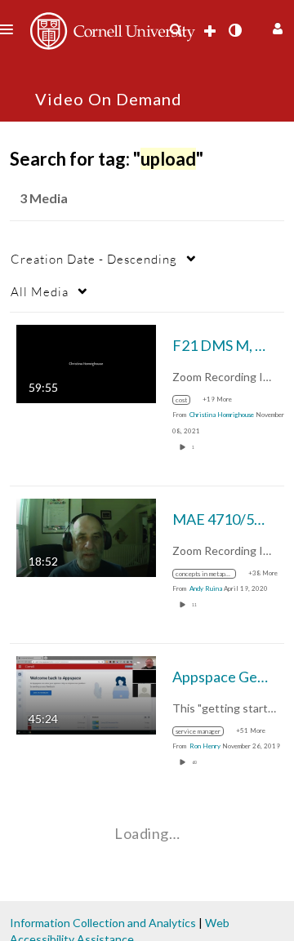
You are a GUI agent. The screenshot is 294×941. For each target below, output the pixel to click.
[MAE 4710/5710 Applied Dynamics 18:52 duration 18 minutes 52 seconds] (86, 537)
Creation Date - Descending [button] (94, 258)
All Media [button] (40, 291)
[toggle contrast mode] (234, 30)
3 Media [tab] (44, 198)
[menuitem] (175, 30)
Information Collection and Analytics (103, 923)
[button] (275, 26)
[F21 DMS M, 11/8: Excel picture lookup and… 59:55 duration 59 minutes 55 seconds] (86, 363)
